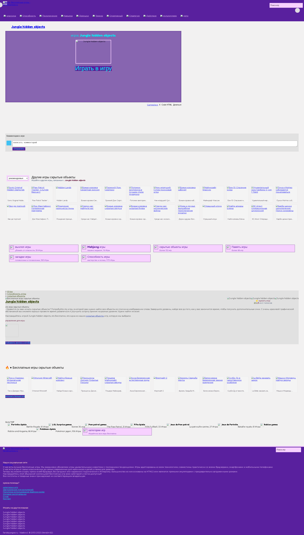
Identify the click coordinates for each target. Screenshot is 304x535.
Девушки (84, 16)
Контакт (7, 499)
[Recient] (264, 10)
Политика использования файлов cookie (24, 492)
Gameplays (152, 105)
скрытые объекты (95, 316)
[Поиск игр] (297, 10)
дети (185, 16)
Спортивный (116, 16)
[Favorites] (258, 10)
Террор (99, 16)
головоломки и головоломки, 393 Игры (32, 258)
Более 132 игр (173, 248)
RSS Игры (8, 465)
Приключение (49, 16)
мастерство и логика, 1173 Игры (101, 258)
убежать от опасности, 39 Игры (29, 248)
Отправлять (19, 149)
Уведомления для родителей (18, 490)
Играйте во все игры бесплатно (102, 432)
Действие (151, 16)
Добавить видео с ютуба (17, 343)
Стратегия (134, 16)
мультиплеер (170, 16)
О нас (6, 496)
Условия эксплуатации (14, 494)
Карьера (68, 16)
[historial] (246, 10)
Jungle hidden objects (28, 27)
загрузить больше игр (15, 396)
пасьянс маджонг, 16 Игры (98, 248)
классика (11, 16)
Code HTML (167, 105)
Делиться (177, 105)
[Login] (252, 10)
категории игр (10, 487)
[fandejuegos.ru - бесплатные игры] (24, 452)
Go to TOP (9, 422)
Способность (29, 16)
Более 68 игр (239, 248)
